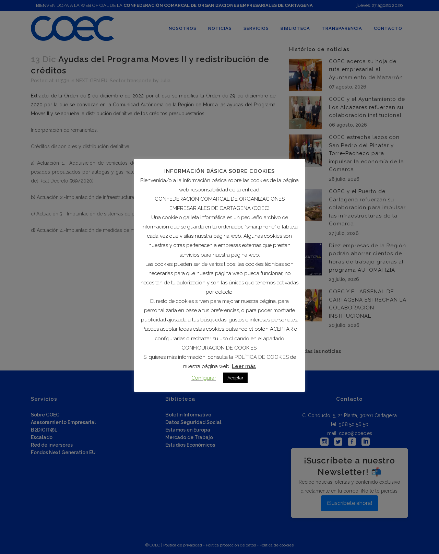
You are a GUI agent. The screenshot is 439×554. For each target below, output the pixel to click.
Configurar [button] (203, 378)
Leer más (244, 366)
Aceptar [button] (235, 377)
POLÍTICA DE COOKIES (262, 357)
